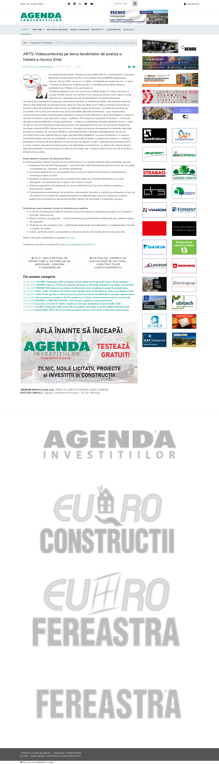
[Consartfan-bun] (184, 135)
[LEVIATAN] (154, 265)
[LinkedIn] (134, 67)
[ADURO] (154, 228)
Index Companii (79, 29)
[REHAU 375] (170, 46)
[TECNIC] (138, 17)
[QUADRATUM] (154, 135)
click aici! (70, 237)
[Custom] (80, 3)
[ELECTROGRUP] (184, 284)
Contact (129, 29)
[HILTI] (170, 96)
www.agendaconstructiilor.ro (80, 244)
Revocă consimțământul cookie (38, 762)
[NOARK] (184, 247)
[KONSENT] (184, 210)
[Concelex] (170, 113)
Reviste (97, 29)
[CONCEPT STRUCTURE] (154, 284)
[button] (191, 3)
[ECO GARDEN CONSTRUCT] (184, 172)
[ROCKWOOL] (184, 265)
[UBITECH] (184, 303)
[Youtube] (85, 3)
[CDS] (184, 228)
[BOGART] (154, 154)
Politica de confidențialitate (67, 752)
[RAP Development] (154, 340)
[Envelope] (92, 3)
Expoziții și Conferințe (38, 67)
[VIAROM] (154, 210)
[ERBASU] (184, 154)
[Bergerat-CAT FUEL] (184, 340)
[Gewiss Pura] (184, 321)
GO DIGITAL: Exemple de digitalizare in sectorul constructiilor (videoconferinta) (108, 263)
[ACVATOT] (154, 321)
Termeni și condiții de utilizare (36, 752)
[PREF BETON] (170, 80)
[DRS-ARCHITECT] (154, 191)
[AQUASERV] (184, 191)
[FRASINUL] (154, 303)
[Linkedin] (75, 3)
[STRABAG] (154, 172)
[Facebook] (69, 3)
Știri (24, 29)
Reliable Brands (57, 29)
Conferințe (113, 29)
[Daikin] (154, 247)
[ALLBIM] (170, 63)
